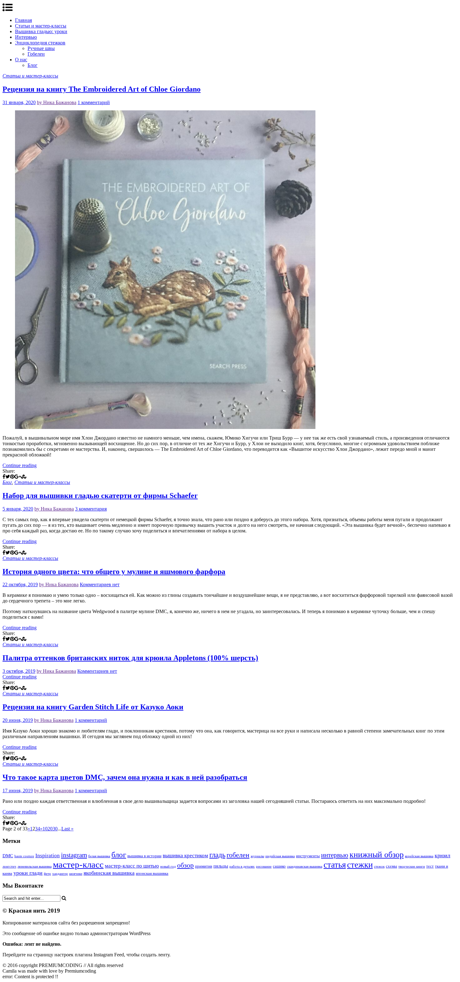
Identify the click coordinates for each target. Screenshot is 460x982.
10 (45, 828)
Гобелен (36, 54)
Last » (67, 828)
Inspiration (47, 856)
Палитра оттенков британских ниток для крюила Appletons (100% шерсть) (130, 658)
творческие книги (411, 866)
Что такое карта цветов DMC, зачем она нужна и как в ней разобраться (125, 777)
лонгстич (9, 866)
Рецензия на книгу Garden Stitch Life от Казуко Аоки (93, 707)
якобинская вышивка (109, 873)
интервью (334, 855)
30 (55, 828)
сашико (279, 866)
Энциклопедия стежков (40, 42)
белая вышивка (99, 856)
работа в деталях (242, 866)
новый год (168, 866)
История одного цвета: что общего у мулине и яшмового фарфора (114, 571)
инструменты (308, 856)
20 (50, 828)
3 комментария (91, 508)
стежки (360, 864)
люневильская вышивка (35, 866)
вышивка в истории (144, 856)
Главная (23, 20)
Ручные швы (41, 48)
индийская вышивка (280, 856)
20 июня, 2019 (18, 720)
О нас (21, 59)
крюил (442, 855)
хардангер (60, 873)
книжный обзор (377, 854)
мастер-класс (78, 864)
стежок (379, 866)
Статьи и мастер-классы (40, 25)
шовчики (75, 873)
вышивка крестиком (185, 856)
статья (335, 864)
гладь (217, 855)
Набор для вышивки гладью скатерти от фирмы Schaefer (100, 495)
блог (118, 854)
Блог (33, 65)
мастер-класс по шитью (132, 866)
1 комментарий (94, 102)
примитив (203, 866)
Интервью (26, 37)
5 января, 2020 (18, 508)
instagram (74, 855)
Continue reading (20, 465)
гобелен (238, 855)
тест (430, 866)
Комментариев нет (100, 584)
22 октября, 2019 (20, 584)
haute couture (24, 856)
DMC (8, 855)
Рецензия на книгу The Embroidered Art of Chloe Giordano (102, 89)
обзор (185, 865)
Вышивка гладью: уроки (41, 31)
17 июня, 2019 (18, 790)
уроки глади (28, 873)
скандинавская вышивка (304, 866)
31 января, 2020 (19, 102)
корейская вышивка (419, 856)
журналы (257, 856)
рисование (264, 866)
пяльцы (220, 866)
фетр (47, 873)
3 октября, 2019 (19, 671)
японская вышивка (152, 873)
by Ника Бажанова (56, 102)
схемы (391, 866)
